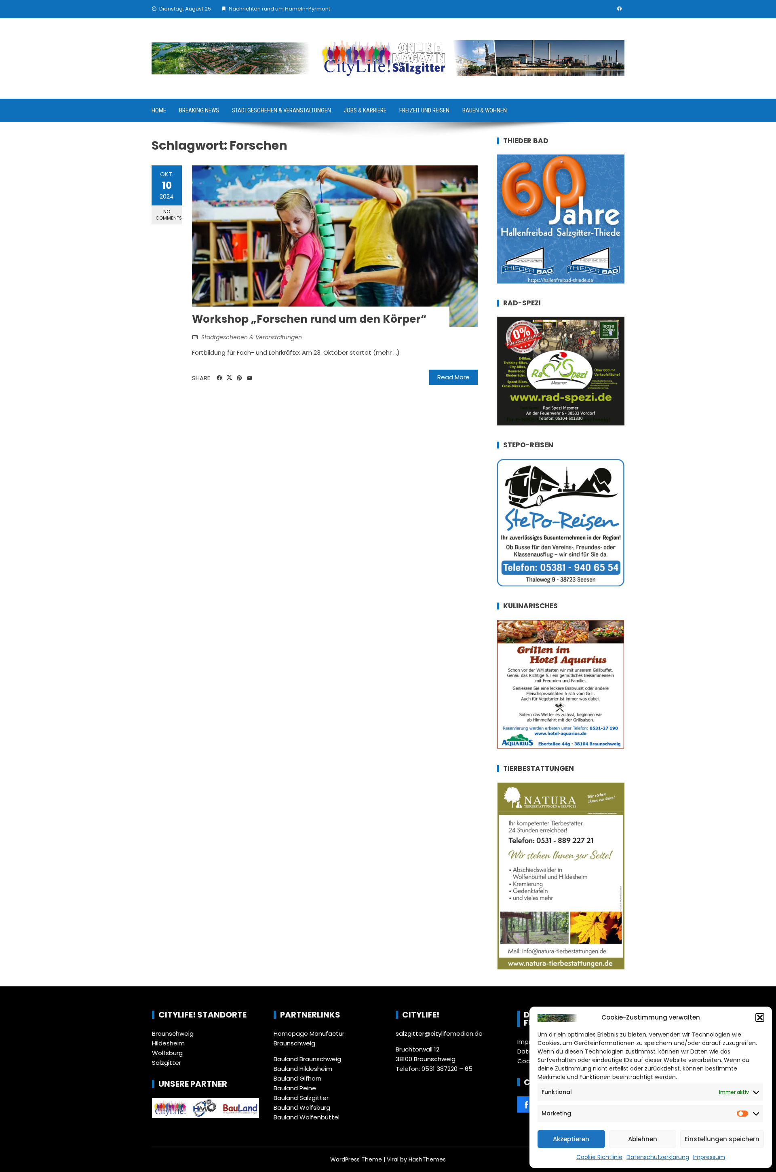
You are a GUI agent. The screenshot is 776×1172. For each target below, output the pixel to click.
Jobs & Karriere (365, 110)
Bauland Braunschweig (307, 1059)
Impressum (709, 1157)
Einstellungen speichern (722, 1139)
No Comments (169, 214)
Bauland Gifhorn (297, 1078)
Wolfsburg (167, 1053)
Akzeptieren (571, 1139)
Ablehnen (642, 1139)
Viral (393, 1159)
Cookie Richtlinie (599, 1157)
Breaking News (199, 110)
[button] (760, 1017)
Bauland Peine (295, 1088)
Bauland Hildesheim (303, 1068)
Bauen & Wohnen (484, 110)
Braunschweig (173, 1033)
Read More (453, 377)
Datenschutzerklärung (657, 1157)
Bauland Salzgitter (301, 1098)
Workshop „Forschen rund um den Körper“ (309, 319)
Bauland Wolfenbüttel (307, 1117)
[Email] (250, 378)
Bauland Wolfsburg (302, 1107)
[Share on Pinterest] (239, 378)
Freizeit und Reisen (424, 110)
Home (159, 110)
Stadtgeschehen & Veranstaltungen (281, 110)
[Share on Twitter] (229, 378)
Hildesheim (168, 1043)
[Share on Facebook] (219, 378)
